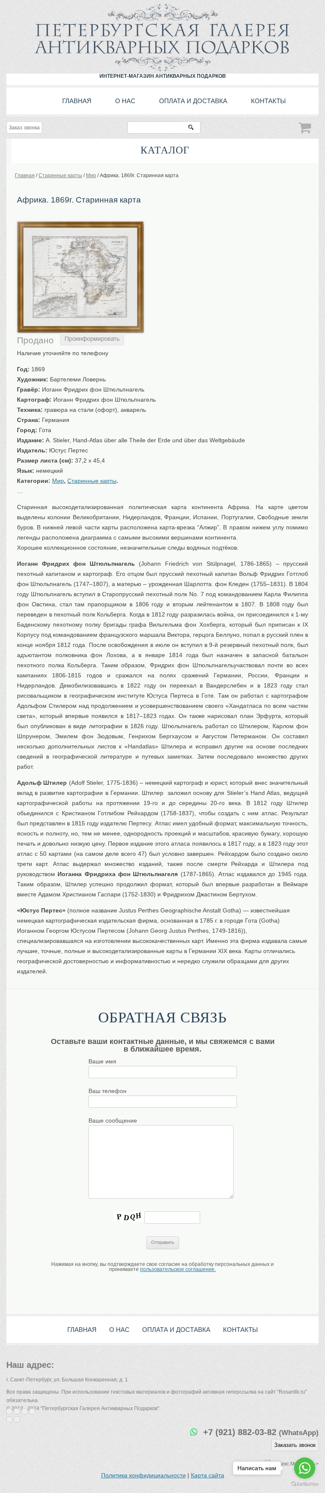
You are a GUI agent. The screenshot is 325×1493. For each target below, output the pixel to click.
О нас (125, 100)
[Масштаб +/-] (32, 1411)
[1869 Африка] (80, 223)
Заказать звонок (295, 1445)
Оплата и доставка (193, 100)
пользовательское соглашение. (178, 1269)
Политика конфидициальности (143, 1475)
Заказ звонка (24, 128)
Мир (58, 480)
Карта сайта (207, 1475)
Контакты (268, 100)
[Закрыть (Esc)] (9, 1411)
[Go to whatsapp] (304, 1468)
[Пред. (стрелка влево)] (9, 1419)
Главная (76, 100)
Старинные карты (91, 480)
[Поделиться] (17, 1411)
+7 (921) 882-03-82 (261, 1432)
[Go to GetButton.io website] (304, 1484)
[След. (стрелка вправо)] (17, 1419)
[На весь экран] (25, 1411)
